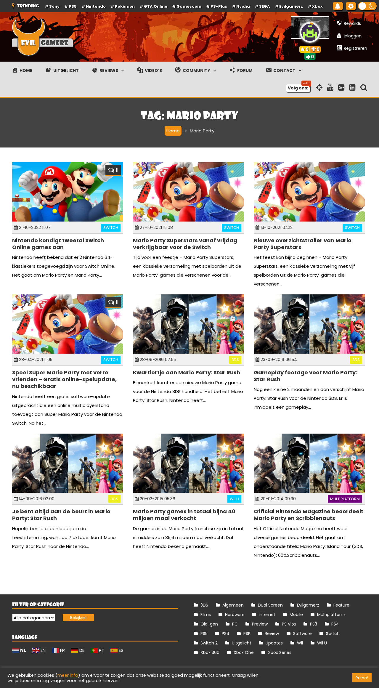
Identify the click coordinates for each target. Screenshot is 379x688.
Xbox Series (279, 652)
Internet (267, 615)
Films (205, 615)
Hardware (235, 615)
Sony (54, 6)
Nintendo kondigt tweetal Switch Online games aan (58, 244)
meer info (67, 675)
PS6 (225, 633)
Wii (300, 643)
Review (272, 633)
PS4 (335, 624)
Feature (341, 605)
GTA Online (155, 6)
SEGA (264, 6)
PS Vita (289, 624)
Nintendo (96, 6)
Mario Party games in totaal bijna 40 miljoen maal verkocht (184, 515)
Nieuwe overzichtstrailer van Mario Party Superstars (302, 244)
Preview (260, 624)
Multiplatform (345, 499)
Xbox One (244, 652)
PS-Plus (219, 6)
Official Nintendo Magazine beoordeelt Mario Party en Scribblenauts (308, 515)
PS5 (73, 6)
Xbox (317, 6)
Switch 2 (209, 643)
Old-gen (209, 624)
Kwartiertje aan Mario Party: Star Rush (186, 372)
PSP (246, 633)
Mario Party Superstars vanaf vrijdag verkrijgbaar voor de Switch (185, 244)
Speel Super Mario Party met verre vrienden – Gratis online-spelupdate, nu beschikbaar (64, 379)
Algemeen (233, 605)
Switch (110, 227)
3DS (235, 360)
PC (235, 624)
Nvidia (243, 6)
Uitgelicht (241, 643)
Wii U (234, 499)
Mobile (296, 615)
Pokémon (125, 6)
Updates (274, 643)
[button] (367, 6)
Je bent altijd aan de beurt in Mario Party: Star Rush (61, 515)
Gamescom (188, 6)
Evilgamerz (291, 6)
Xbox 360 (209, 652)
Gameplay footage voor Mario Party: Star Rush (305, 376)
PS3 (313, 624)
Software (302, 633)
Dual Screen (270, 605)
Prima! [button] (362, 678)
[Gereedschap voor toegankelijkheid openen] (351, 6)
